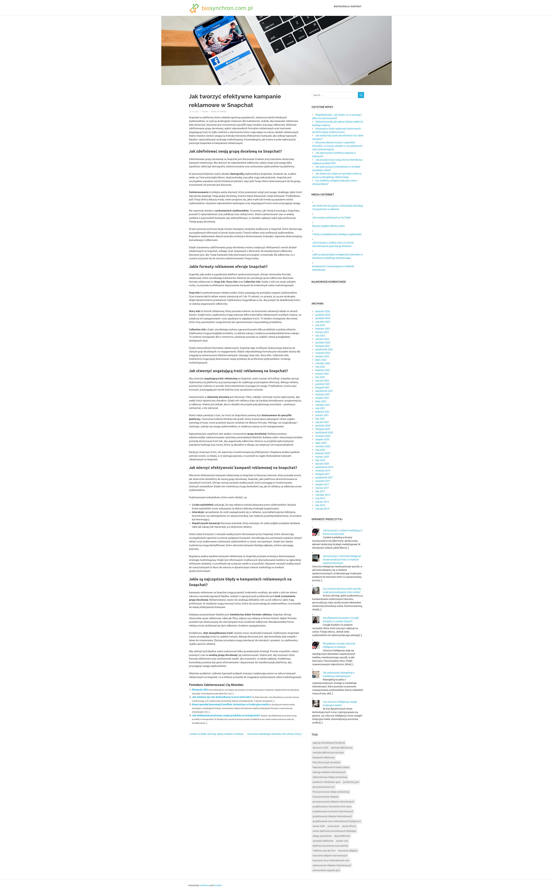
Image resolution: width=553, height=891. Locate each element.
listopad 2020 (322, 429)
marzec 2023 (322, 332)
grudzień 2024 (322, 318)
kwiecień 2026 (322, 311)
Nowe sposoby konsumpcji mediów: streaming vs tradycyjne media (230, 704)
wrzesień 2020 (322, 436)
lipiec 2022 (320, 359)
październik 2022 (324, 349)
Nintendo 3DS (200, 689)
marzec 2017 (322, 488)
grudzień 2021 (322, 384)
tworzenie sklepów (347, 850)
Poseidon (218, 885)
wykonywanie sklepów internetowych (332, 865)
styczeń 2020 (322, 463)
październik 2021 (324, 391)
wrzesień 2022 (322, 353)
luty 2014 (320, 505)
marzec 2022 (322, 373)
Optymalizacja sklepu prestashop (330, 777)
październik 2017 (324, 477)
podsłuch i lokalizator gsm (326, 782)
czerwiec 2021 (322, 404)
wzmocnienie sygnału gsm (326, 870)
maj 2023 (320, 325)
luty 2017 (320, 491)
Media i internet (219, 111)
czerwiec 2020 (322, 446)
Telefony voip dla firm (324, 850)
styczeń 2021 (322, 422)
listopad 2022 (322, 346)
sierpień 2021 (322, 398)
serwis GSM (319, 826)
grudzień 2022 (322, 342)
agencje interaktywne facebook (329, 742)
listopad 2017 (322, 474)
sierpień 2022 (322, 356)
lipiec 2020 (320, 443)
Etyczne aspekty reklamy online (328, 226)
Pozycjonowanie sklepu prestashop (331, 791)
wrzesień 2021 (322, 394)
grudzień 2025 (322, 314)
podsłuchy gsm (351, 782)
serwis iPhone (349, 826)
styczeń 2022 (322, 380)
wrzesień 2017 (322, 481)
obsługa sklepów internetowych (329, 772)
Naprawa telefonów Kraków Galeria (331, 767)
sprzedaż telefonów (323, 841)
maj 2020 (320, 449)
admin (205, 111)
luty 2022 (320, 377)
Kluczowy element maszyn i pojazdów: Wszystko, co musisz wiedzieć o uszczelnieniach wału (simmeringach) (337, 146)
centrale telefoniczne (341, 747)
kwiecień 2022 (322, 370)
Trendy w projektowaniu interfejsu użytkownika (336, 234)
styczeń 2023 (322, 339)
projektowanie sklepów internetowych (332, 816)
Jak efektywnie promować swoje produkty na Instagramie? (226, 715)
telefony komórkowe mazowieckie (330, 845)
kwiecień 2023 (322, 328)
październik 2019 (324, 467)
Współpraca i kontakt (347, 6)
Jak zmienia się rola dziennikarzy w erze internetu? (222, 697)
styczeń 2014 (322, 508)
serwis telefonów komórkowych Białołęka (334, 831)
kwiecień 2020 (322, 453)
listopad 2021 (322, 387)
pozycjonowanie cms (324, 787)
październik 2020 (324, 432)
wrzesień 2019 (322, 470)
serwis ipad (333, 826)
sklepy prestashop (322, 836)
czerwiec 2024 (322, 321)
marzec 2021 (322, 415)
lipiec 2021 (320, 401)
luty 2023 (320, 335)
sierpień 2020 (322, 439)
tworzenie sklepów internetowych (330, 855)
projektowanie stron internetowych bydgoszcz (337, 821)
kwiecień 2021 (322, 411)
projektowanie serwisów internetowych (333, 811)
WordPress (204, 885)
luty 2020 (320, 460)
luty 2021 (320, 418)
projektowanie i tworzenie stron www (332, 806)
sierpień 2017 (322, 484)
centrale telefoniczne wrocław (328, 752)
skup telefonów (342, 836)
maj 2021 (320, 408)
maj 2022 (320, 366)
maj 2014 (320, 498)
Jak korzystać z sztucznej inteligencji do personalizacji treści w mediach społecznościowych (342, 559)
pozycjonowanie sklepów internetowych (333, 801)
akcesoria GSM (320, 747)
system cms (342, 841)
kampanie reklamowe (324, 757)
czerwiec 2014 (322, 494)
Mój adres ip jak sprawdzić (326, 762)
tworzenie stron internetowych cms (331, 860)
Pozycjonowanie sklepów (326, 796)
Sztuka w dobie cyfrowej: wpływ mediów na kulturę (217, 734)
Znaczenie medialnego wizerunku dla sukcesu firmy (274, 734)
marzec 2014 (322, 501)
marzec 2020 (322, 456)
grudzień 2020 (322, 425)
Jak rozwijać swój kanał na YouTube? (331, 217)
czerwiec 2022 (322, 363)
